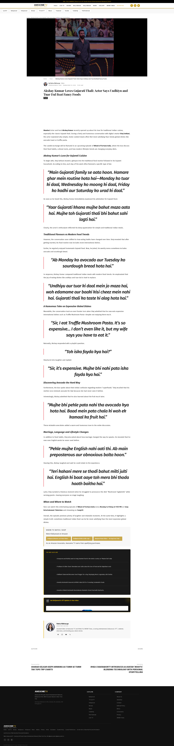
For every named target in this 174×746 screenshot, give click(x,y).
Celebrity (75, 10)
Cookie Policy (60, 729)
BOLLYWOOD (77, 5)
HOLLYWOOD (87, 5)
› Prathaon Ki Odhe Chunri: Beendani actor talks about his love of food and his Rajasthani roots (83, 566)
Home (55, 5)
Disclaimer (53, 729)
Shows (33, 10)
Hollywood (24, 10)
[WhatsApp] (129, 655)
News (33, 729)
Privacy (119, 714)
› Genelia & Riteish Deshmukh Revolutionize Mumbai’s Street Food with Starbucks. (80, 590)
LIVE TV (62, 5)
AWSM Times (120, 717)
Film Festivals (92, 714)
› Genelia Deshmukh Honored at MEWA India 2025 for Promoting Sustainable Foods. (80, 582)
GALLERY (101, 5)
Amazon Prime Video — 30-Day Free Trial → (108, 538)
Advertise (119, 699)
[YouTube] (66, 634)
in (135, 5)
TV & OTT (42, 10)
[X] (70, 634)
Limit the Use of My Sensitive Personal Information (16, 733)
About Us (119, 696)
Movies (91, 705)
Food (28, 17)
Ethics (118, 708)
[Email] (134, 655)
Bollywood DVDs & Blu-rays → (82, 538)
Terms (47, 729)
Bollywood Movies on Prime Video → (58, 538)
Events (67, 10)
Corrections (120, 711)
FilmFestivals (86, 10)
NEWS (95, 5)
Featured (58, 10)
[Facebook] (58, 634)
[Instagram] (62, 634)
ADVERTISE (120, 5)
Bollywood (14, 10)
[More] (140, 655)
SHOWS (69, 5)
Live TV (91, 717)
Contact (119, 702)
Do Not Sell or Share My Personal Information (88, 729)
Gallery (38, 729)
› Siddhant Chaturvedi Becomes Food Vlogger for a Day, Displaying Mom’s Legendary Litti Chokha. (84, 574)
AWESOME (40, 5)
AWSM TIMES (111, 5)
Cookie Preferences (70, 729)
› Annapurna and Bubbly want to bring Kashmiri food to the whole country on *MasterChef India (84, 558)
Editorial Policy (121, 705)
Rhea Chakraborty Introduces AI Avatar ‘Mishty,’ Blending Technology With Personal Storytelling (117, 669)
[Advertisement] (87, 114)
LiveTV (5, 10)
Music (50, 10)
